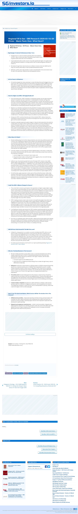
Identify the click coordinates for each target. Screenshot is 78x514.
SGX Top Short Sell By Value (59, 486)
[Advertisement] (30, 321)
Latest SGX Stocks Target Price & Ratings (62, 488)
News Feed (70, 8)
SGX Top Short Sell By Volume (60, 485)
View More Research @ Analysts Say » (47, 446)
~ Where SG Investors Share (63, 509)
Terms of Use (64, 512)
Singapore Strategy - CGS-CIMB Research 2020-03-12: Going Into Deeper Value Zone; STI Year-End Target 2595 (15, 385)
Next (49, 462)
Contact (72, 512)
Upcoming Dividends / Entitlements (61, 473)
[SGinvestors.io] (3, 28)
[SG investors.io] (32, 8)
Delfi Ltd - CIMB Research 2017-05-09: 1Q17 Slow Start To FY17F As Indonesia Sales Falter (70, 180)
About (76, 512)
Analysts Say (55, 8)
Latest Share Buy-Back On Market (60, 468)
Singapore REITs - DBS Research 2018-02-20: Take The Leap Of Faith (70, 115)
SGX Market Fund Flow (58, 481)
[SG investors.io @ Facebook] (46, 466)
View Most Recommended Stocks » (47, 452)
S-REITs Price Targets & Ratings (60, 474)
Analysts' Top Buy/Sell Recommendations (62, 479)
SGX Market (55, 466)
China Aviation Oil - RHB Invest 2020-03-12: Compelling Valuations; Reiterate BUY (44, 385)
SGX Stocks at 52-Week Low (59, 500)
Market (36, 8)
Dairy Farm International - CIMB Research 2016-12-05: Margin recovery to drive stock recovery (70, 166)
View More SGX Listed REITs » (49, 434)
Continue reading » (30, 334)
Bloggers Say (63, 8)
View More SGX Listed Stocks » (48, 431)
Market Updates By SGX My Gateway (61, 502)
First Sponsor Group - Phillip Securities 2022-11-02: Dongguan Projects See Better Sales (70, 153)
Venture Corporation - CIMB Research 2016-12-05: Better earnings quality (16, 478)
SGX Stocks (42, 8)
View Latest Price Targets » (49, 449)
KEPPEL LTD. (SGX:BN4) (17, 373)
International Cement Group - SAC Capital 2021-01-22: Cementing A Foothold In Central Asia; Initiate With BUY (70, 122)
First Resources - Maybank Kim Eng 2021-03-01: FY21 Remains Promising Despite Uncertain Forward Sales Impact (70, 145)
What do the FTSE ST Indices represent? (70, 158)
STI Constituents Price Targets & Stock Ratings (64, 476)
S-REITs (49, 8)
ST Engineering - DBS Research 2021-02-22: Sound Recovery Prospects (70, 138)
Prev (28, 462)
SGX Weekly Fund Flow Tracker (60, 483)
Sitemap (69, 512)
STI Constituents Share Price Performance (62, 478)
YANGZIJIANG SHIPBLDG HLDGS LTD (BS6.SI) (37, 373)
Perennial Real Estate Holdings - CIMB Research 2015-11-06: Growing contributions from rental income (16, 495)
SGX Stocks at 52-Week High (59, 498)
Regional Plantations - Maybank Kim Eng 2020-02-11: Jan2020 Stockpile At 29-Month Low (70, 173)
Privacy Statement (58, 512)
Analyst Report (9, 373)
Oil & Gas (25, 373)
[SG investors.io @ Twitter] (49, 466)
